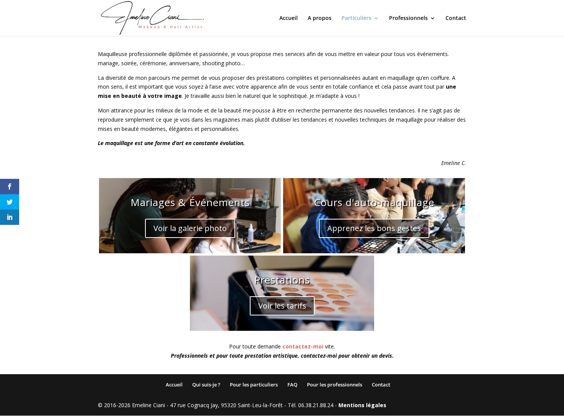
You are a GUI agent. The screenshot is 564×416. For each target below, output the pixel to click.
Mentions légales (362, 405)
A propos (319, 18)
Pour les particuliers (254, 384)
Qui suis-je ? (206, 384)
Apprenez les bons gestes (374, 228)
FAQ (292, 384)
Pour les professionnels (334, 384)
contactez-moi (302, 346)
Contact (455, 18)
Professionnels (408, 18)
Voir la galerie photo (190, 228)
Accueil (288, 18)
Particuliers (356, 18)
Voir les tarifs (282, 305)
